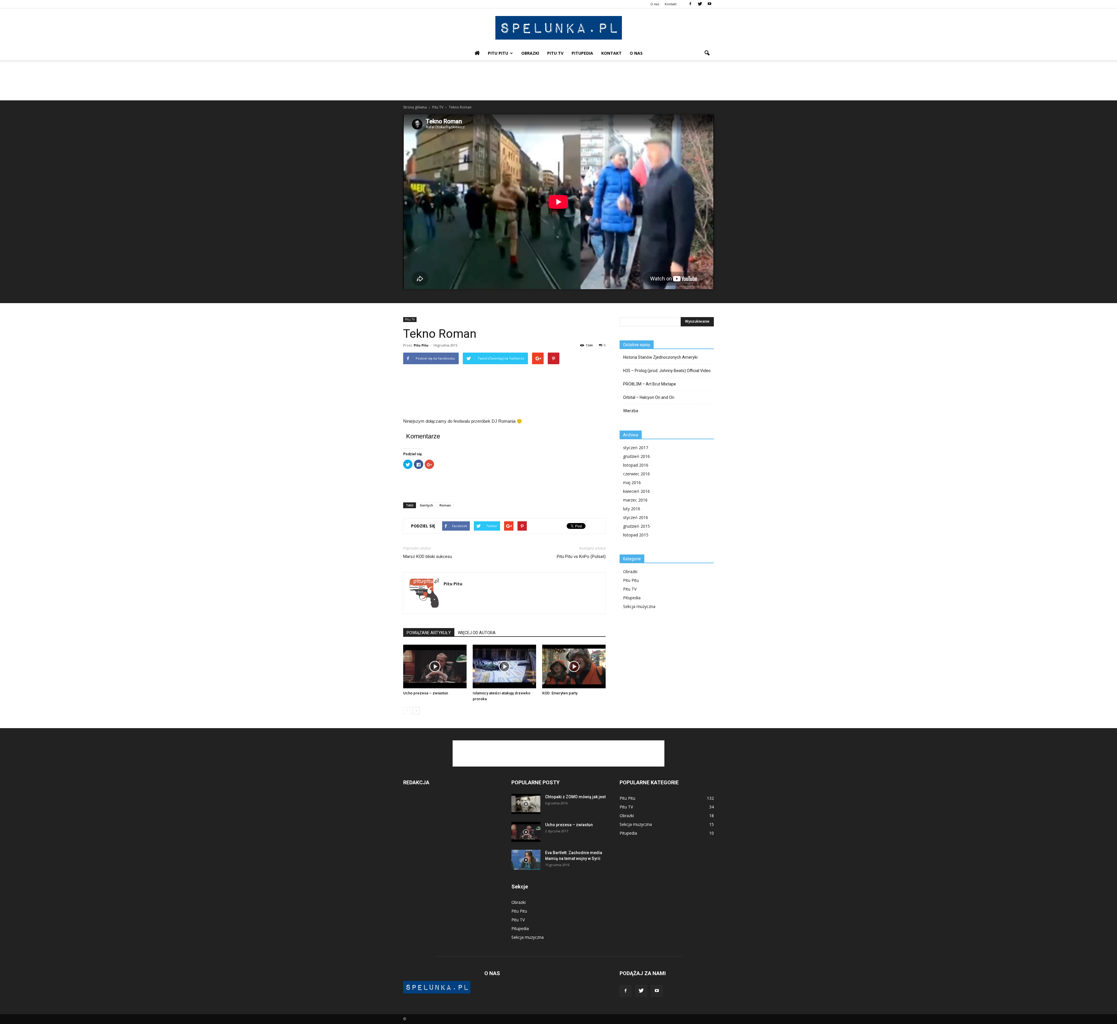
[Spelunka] (558, 28)
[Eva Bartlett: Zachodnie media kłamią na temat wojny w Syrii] (525, 860)
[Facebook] (690, 4)
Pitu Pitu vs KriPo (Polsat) (581, 556)
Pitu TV (555, 53)
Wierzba (630, 410)
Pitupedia (582, 53)
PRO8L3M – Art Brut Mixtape (649, 384)
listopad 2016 (635, 465)
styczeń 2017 (635, 447)
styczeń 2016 (635, 517)
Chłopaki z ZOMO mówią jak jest (575, 796)
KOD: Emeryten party (559, 693)
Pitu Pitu (498, 53)
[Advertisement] (558, 80)
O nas (654, 4)
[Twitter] (700, 4)
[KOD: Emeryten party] (574, 666)
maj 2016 (632, 482)
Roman (445, 505)
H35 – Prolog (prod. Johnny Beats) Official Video (667, 370)
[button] (707, 53)
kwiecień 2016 (636, 491)
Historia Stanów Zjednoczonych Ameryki (660, 357)
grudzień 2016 (636, 456)
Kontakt (671, 4)
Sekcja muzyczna (639, 606)
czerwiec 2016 (636, 474)
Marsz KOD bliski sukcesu (427, 556)
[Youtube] (709, 4)
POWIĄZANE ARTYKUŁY (429, 632)
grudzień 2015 (636, 526)
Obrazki (530, 53)
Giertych (426, 505)
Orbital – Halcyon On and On (648, 397)
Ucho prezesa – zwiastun (425, 693)
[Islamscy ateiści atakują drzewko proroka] (504, 666)
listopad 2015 (635, 535)
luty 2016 (631, 508)
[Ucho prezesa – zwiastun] (435, 666)
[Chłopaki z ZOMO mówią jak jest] (525, 804)
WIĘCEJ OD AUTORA (477, 632)
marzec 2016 (635, 500)
